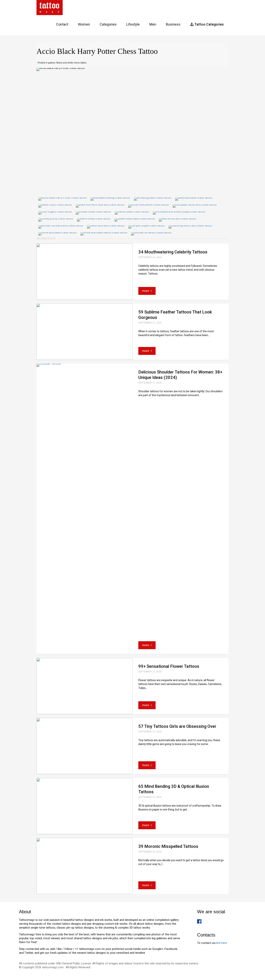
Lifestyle (133, 24)
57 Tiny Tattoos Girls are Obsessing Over (177, 726)
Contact (62, 24)
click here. (221, 943)
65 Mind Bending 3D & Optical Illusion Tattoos (173, 789)
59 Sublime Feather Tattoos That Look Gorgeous (175, 315)
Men (152, 24)
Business (173, 24)
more (146, 291)
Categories (108, 24)
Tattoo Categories (209, 24)
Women (84, 24)
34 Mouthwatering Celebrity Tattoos (172, 252)
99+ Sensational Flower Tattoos (168, 666)
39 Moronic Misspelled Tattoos (168, 846)
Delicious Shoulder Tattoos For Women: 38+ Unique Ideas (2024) (180, 375)
